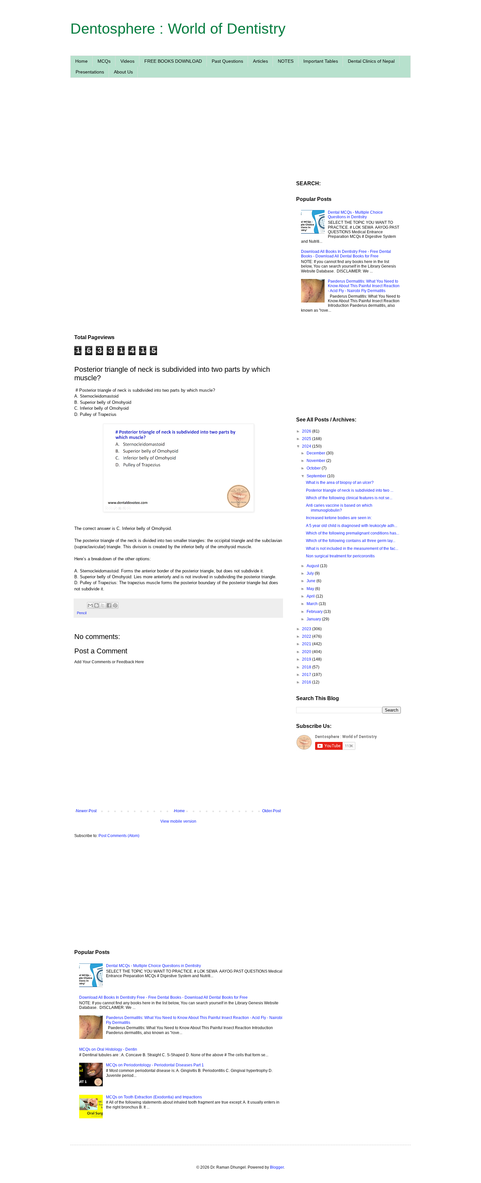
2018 (307, 667)
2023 (307, 629)
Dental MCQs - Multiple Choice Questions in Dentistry (153, 965)
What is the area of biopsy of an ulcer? (340, 482)
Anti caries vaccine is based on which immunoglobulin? (339, 507)
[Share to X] (102, 605)
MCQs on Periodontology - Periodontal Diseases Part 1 (155, 1065)
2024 (307, 446)
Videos (127, 61)
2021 (307, 644)
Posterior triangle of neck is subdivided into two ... (349, 490)
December (316, 453)
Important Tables (320, 61)
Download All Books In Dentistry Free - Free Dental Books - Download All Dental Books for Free (163, 997)
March (313, 603)
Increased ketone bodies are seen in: (339, 518)
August (313, 566)
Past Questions (227, 61)
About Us (123, 71)
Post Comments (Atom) (118, 835)
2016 (307, 682)
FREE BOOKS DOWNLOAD (173, 61)
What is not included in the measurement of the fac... (352, 548)
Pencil (81, 613)
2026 (307, 431)
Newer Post (86, 811)
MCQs (104, 61)
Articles (260, 61)
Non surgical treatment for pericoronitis (340, 556)
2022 (307, 636)
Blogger (277, 1167)
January (314, 619)
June (311, 581)
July (311, 573)
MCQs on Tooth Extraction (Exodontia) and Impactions (154, 1097)
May (311, 588)
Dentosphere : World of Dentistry (178, 28)
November (316, 460)
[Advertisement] (178, 144)
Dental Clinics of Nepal (371, 61)
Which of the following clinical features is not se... (349, 498)
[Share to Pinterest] (115, 605)
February (315, 611)
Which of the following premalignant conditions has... (352, 533)
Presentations (90, 71)
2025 (307, 438)
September (317, 476)
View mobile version (178, 821)
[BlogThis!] (96, 605)
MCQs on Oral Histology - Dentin (108, 1049)
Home (81, 61)
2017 (307, 674)
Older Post (271, 811)
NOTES (286, 61)
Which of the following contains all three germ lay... (350, 540)
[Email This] (90, 605)
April (311, 596)
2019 (307, 659)
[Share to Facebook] (109, 605)
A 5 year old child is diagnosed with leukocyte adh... (351, 525)
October (314, 468)
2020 (307, 651)
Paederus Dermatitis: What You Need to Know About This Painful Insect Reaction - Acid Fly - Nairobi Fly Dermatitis (364, 286)
